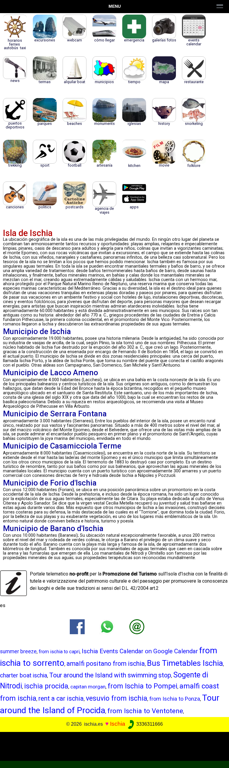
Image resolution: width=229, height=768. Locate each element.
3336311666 (149, 724)
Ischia (117, 724)
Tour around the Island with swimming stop (110, 675)
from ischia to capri (59, 651)
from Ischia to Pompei (142, 686)
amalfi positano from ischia (105, 663)
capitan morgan (88, 687)
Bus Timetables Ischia (185, 663)
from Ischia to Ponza (174, 699)
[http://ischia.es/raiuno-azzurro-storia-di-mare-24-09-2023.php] (136, 626)
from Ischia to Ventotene (145, 711)
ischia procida (46, 686)
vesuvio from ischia (116, 698)
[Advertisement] (112, 745)
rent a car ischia (61, 698)
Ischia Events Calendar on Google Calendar (140, 651)
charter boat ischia (23, 675)
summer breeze (18, 651)
